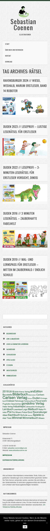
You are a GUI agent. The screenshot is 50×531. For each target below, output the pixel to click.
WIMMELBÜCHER (11, 376)
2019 (11, 391)
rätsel (5, 415)
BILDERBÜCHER (11, 333)
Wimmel (17, 418)
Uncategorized (11, 370)
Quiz (30, 412)
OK (25, 526)
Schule (23, 415)
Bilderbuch (20, 394)
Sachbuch (14, 415)
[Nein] (47, 523)
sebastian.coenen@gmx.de (17, 448)
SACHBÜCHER (10, 349)
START (7, 44)
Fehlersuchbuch (29, 401)
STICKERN (9, 365)
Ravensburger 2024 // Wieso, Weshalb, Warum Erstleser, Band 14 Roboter (25, 85)
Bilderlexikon (32, 395)
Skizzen (30, 415)
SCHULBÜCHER (11, 354)
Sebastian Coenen (23, 24)
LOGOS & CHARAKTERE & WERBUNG (17, 344)
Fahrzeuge (19, 400)
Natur (41, 409)
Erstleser (10, 400)
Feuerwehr (41, 400)
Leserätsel (18, 409)
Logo (25, 409)
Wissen (41, 418)
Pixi (9, 412)
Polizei (24, 412)
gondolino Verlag (33, 403)
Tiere (9, 418)
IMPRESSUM (7, 455)
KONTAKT (8, 56)
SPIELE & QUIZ (10, 360)
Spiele (37, 415)
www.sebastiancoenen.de (18, 450)
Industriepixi (19, 406)
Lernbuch (8, 409)
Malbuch (33, 409)
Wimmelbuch (30, 418)
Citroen (30, 398)
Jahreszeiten (30, 406)
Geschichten (16, 403)
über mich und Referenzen (14, 50)
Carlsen (40, 394)
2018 (6, 391)
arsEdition (36, 391)
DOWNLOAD (8, 62)
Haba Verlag (8, 406)
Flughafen (7, 403)
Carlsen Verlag (15, 397)
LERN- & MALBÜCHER (12, 339)
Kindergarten (40, 406)
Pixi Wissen (16, 412)
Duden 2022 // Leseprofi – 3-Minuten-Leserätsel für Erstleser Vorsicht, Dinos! (21, 172)
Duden (36, 398)
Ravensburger (40, 412)
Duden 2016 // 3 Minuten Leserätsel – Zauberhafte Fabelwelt (20, 218)
